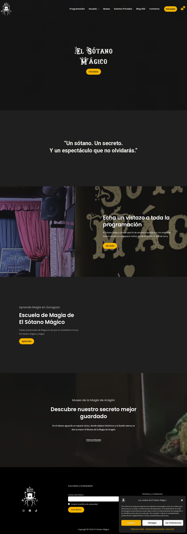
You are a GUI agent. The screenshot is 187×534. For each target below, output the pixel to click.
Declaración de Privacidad (155, 529)
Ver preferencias (173, 523)
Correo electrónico (76, 495)
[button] (182, 500)
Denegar (152, 523)
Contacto (154, 8)
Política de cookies (137, 529)
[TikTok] (36, 511)
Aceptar (131, 523)
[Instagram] (23, 511)
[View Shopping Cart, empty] (182, 9)
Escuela (93, 8)
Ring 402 (140, 8)
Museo (106, 8)
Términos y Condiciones (152, 494)
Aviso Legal (170, 529)
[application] (98, 9)
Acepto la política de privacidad (84, 504)
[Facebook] (30, 511)
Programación (77, 8)
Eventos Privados (123, 8)
